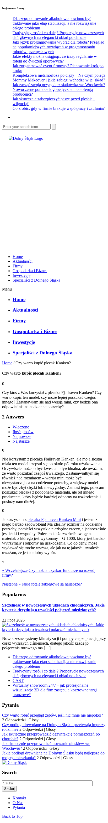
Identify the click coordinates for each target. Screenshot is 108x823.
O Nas (18, 802)
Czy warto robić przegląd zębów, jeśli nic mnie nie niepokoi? (52, 715)
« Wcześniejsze (15, 570)
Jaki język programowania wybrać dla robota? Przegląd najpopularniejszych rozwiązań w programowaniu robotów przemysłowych (58, 47)
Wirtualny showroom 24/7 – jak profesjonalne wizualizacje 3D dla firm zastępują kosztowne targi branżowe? (55, 690)
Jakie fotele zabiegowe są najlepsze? (52, 584)
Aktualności (23, 261)
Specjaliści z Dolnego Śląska (36, 280)
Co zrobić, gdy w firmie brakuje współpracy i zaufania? (59, 108)
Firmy (18, 266)
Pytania (19, 807)
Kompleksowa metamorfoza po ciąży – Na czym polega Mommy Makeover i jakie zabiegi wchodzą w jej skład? (59, 77)
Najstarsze (21, 441)
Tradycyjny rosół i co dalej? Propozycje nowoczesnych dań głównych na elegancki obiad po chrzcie (58, 35)
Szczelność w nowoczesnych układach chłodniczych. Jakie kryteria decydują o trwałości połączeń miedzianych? (53, 607)
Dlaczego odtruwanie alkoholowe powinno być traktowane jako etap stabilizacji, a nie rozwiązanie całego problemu (54, 23)
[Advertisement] (54, 195)
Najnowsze (22, 436)
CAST (18, 680)
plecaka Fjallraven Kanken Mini (54, 519)
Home (18, 256)
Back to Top (12, 816)
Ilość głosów (23, 431)
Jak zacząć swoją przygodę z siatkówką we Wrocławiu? (59, 84)
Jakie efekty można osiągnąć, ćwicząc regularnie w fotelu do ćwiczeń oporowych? (55, 58)
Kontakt (19, 798)
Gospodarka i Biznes (30, 270)
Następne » (11, 584)
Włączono (21, 427)
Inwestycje (21, 275)
